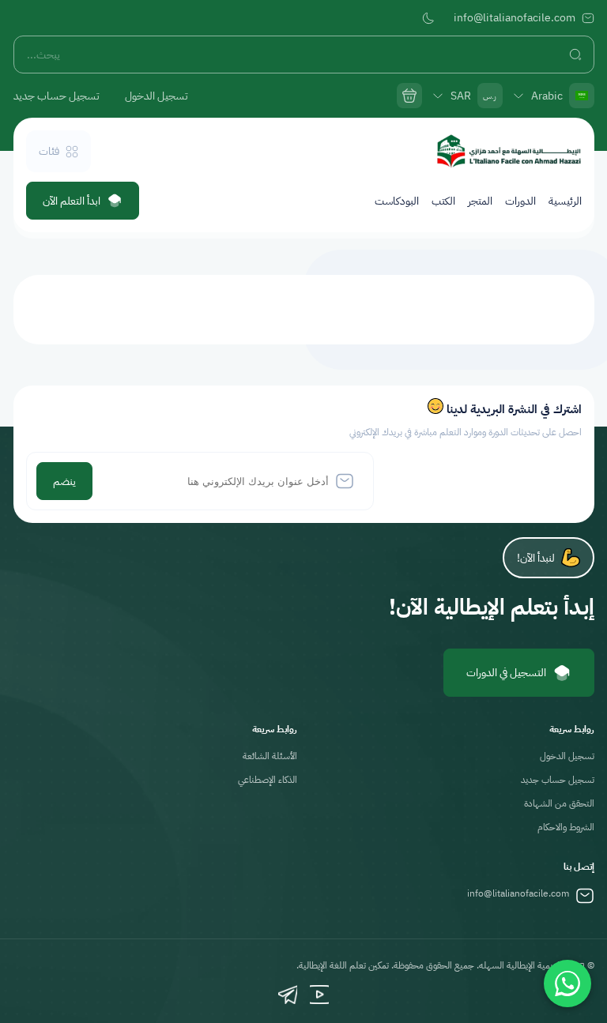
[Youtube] (319, 994)
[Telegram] (287, 994)
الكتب (443, 201)
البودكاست (397, 201)
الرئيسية (565, 201)
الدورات (520, 201)
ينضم (64, 481)
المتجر (480, 201)
